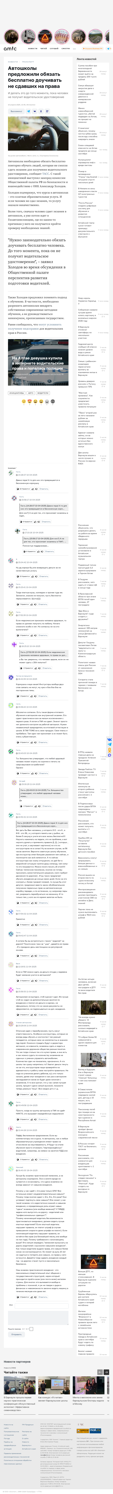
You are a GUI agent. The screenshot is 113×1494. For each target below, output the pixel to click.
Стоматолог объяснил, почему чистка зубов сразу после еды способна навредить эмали (87, 133)
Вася (18, 964)
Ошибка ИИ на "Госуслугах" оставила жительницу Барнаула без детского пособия (86, 845)
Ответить (44, 489)
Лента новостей (86, 58)
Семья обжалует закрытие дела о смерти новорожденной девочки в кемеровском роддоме (86, 93)
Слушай (54, 48)
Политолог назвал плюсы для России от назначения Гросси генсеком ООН (87, 668)
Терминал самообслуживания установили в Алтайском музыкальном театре (87, 552)
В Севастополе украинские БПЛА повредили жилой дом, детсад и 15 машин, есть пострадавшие (87, 1096)
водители (42, 393)
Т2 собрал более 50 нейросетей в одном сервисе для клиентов (87, 1041)
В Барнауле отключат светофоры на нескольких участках (85, 332)
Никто (18, 1127)
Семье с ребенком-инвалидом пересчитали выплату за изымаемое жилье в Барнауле (87, 368)
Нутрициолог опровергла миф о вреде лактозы (86, 162)
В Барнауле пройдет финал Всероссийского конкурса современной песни (87, 1132)
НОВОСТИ (13, 62)
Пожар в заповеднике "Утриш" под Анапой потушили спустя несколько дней (87, 177)
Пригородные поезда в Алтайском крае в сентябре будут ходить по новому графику (87, 1339)
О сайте (25, 1438)
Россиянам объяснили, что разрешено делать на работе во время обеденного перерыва (87, 532)
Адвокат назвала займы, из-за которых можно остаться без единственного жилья (86, 439)
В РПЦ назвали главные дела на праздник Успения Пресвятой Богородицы (87, 757)
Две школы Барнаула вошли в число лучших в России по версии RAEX (87, 458)
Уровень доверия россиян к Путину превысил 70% (87, 384)
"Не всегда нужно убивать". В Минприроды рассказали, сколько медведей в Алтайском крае (87, 1024)
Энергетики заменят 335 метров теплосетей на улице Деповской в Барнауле (87, 631)
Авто (30, 393)
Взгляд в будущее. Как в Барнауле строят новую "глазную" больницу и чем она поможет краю (87, 1076)
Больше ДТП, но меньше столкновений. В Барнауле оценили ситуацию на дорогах (87, 1278)
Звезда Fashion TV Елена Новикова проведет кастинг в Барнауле (87, 773)
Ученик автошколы (24, 1022)
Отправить (16, 1334)
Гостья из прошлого (24, 676)
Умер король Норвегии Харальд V (87, 301)
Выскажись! (16, 111)
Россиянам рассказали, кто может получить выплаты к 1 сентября (86, 826)
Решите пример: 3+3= (18, 1329)
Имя (11, 1305)
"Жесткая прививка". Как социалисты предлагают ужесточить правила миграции (87, 400)
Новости (32, 48)
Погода (7, 1438)
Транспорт (28, 62)
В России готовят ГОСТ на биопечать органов (87, 1146)
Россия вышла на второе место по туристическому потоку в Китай (86, 879)
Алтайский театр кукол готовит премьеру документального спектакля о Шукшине (86, 230)
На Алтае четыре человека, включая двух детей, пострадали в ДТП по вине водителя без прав (87, 986)
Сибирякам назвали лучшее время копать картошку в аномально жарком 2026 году (87, 315)
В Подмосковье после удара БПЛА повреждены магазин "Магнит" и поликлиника (87, 809)
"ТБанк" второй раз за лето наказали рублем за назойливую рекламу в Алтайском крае (87, 419)
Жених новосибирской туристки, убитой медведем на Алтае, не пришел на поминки (87, 115)
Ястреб (22, 781)
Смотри (66, 48)
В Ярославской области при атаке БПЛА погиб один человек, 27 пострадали (87, 599)
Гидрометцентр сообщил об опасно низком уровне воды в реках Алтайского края (87, 349)
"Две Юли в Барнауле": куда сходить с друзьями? (86, 615)
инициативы (17, 393)
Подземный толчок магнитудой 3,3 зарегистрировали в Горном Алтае (87, 569)
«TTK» (39, 1492)
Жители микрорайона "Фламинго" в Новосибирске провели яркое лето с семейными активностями (87, 1319)
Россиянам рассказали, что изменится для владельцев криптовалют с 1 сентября (86, 1162)
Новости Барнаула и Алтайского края (29, 1445)
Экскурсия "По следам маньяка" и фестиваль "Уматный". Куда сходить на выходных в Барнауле (87, 1183)
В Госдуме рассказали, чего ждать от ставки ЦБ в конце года (87, 583)
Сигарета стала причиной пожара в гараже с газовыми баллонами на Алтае (87, 685)
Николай (19, 1167)
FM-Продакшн (27, 1425)
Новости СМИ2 (10, 1368)
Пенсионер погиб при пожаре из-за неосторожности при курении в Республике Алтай (87, 1115)
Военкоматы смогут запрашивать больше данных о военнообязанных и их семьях (87, 863)
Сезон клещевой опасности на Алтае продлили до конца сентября (87, 149)
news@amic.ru (45, 1455)
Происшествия (34, 382)
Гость (18, 472)
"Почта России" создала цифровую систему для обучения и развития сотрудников (87, 210)
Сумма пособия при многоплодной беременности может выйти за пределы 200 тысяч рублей (87, 72)
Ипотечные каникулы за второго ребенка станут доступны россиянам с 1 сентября (86, 790)
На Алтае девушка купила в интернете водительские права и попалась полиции (38, 363)
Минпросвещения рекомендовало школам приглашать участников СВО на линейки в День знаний (87, 896)
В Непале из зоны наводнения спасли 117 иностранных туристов (87, 192)
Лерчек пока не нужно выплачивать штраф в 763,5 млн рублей (87, 913)
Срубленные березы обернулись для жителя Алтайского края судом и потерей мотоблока (87, 1298)
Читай (43, 48)
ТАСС (45, 174)
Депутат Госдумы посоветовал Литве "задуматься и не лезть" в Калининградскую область (87, 649)
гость (18, 704)
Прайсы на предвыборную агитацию (10, 1445)
